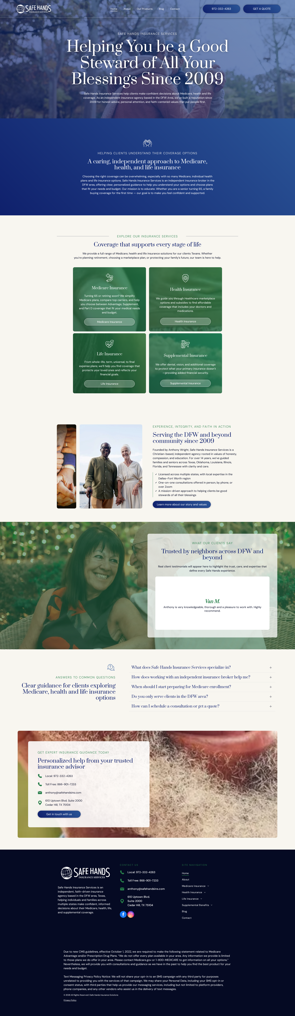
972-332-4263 (63, 776)
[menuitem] (113, 8)
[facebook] (123, 915)
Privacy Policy (70, 1000)
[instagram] (130, 915)
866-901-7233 (66, 784)
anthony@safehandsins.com (63, 792)
